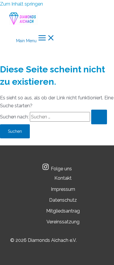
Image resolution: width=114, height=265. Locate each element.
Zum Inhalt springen (21, 4)
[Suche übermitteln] (99, 117)
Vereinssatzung (63, 222)
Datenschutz (63, 200)
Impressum (63, 189)
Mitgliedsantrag (63, 211)
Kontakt (63, 178)
